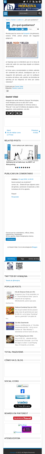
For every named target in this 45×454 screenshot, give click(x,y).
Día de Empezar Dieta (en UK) (25, 292)
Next (6, 156)
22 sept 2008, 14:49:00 (25, 179)
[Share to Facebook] (8, 158)
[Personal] (17, 432)
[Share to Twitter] (10, 158)
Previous (38, 156)
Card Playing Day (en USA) (24, 336)
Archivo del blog (34, 259)
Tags (22, 259)
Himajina (13, 452)
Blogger (34, 247)
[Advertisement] (25, 122)
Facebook (27, 2)
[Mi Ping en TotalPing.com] (26, 432)
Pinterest (39, 2)
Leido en (20, 88)
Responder (15, 197)
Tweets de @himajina (13, 280)
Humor (14, 88)
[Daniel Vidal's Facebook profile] (22, 392)
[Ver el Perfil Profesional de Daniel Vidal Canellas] (22, 403)
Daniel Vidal (19, 86)
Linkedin (36, 2)
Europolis (26, 33)
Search (39, 13)
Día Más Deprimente (22, 323)
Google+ (30, 2)
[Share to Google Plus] (13, 158)
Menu (5, 1)
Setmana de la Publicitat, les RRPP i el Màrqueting (20, 163)
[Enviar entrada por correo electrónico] (7, 91)
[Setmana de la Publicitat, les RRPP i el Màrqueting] (22, 152)
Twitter (24, 2)
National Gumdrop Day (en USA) (25, 307)
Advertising (11, 259)
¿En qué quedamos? (23, 25)
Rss (33, 2)
